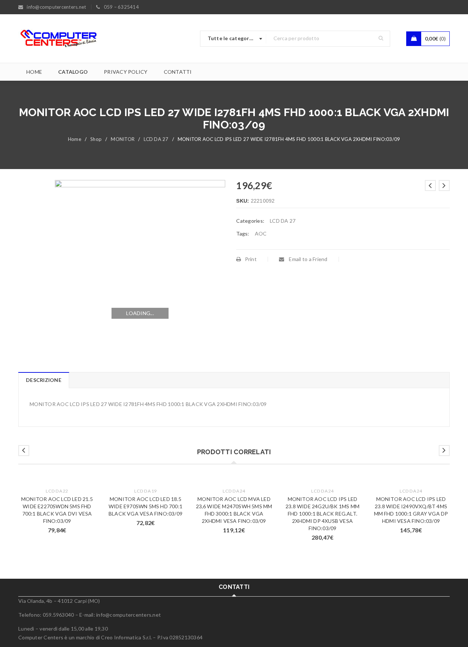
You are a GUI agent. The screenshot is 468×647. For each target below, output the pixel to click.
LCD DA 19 (145, 491)
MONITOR (123, 139)
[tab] (43, 380)
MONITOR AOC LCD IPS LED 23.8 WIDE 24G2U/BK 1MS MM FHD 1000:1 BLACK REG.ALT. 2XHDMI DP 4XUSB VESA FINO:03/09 (322, 513)
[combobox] (233, 38)
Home (74, 139)
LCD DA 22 (57, 491)
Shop (96, 139)
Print (251, 259)
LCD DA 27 (156, 139)
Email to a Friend (308, 259)
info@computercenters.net (128, 615)
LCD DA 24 (234, 491)
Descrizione (43, 380)
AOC (261, 233)
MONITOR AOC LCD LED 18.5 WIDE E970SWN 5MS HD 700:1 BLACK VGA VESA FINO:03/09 (145, 506)
